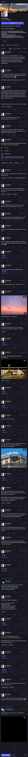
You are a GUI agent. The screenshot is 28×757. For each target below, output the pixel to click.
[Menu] (25, 23)
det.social (9, 20)
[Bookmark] (20, 66)
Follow (12, 23)
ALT (25, 313)
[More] (26, 66)
